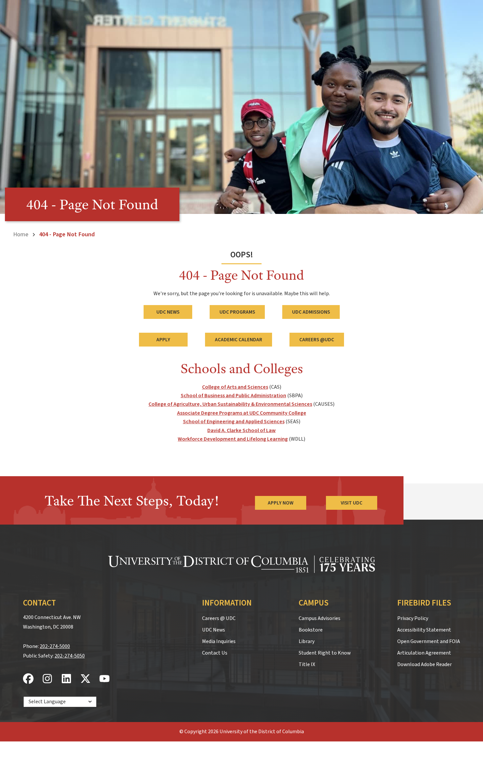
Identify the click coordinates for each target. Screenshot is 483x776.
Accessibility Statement (424, 630)
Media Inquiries (219, 641)
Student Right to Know (325, 653)
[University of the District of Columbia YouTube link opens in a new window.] (104, 679)
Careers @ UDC (219, 618)
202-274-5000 (55, 646)
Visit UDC (351, 502)
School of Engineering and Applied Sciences (234, 421)
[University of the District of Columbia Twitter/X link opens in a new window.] (85, 679)
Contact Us (214, 653)
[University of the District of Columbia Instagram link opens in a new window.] (47, 679)
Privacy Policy (412, 618)
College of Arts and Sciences (235, 387)
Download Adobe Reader (424, 664)
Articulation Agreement (424, 653)
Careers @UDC (316, 339)
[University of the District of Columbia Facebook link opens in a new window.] (28, 679)
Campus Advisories (319, 618)
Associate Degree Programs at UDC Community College (241, 413)
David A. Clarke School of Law (241, 430)
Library (306, 641)
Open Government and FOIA (428, 641)
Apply (163, 339)
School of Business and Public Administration (233, 395)
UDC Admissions (311, 312)
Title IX (307, 664)
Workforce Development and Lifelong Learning (233, 439)
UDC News (167, 312)
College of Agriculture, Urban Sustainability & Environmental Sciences (230, 404)
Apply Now (280, 502)
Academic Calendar (238, 339)
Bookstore (311, 630)
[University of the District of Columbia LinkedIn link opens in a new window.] (66, 679)
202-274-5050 (70, 656)
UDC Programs (237, 312)
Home (20, 234)
